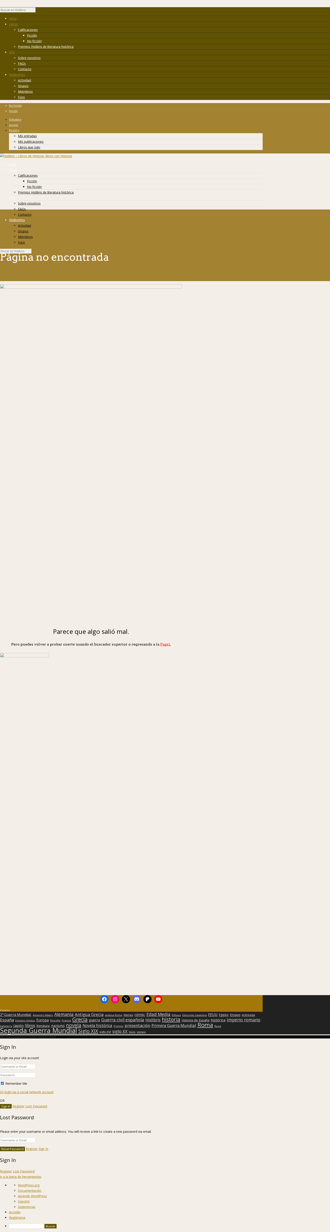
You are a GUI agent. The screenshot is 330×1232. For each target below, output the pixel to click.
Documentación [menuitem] (29, 1190)
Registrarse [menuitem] (17, 1217)
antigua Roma (113, 1015)
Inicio (13, 18)
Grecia (80, 1019)
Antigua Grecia (89, 1014)
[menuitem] (169, 1226)
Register (18, 1106)
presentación (137, 1025)
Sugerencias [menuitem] (26, 1207)
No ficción (34, 41)
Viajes (132, 1032)
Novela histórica (97, 1025)
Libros (13, 24)
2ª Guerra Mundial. (15, 1014)
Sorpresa (6, 1010)
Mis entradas (27, 136)
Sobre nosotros (29, 58)
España (7, 1020)
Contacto (24, 69)
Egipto (224, 1015)
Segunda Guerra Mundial (38, 1030)
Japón (18, 1025)
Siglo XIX (88, 1031)
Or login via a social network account (27, 1092)
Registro (14, 130)
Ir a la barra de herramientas (20, 1177)
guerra (94, 1020)
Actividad (24, 80)
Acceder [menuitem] (15, 1212)
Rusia (217, 1026)
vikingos (141, 1032)
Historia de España (195, 1020)
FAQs (22, 63)
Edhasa (176, 1015)
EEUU (213, 1014)
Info (12, 52)
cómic (139, 1014)
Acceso (13, 125)
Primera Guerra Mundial (174, 1025)
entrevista (248, 1015)
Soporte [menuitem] (24, 1201)
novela (73, 1025)
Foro (21, 97)
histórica (218, 1020)
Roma (205, 1025)
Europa (42, 1020)
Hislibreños (17, 75)
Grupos (23, 86)
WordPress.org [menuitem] (29, 1185)
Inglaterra (6, 1026)
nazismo (58, 1026)
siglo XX (120, 1031)
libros (30, 1025)
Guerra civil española (122, 1020)
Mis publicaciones (31, 141)
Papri (165, 644)
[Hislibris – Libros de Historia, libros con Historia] (36, 156)
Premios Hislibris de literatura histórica (46, 46)
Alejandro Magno (43, 1015)
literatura (43, 1026)
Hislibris (153, 1020)
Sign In (43, 1149)
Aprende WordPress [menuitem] (32, 1196)
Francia (66, 1020)
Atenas (128, 1015)
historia (171, 1019)
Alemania (63, 1014)
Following (15, 119)
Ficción (32, 35)
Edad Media (158, 1014)
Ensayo (235, 1015)
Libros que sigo (29, 147)
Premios (118, 1026)
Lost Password (36, 1106)
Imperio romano (243, 1020)
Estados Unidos (25, 1020)
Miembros (25, 91)
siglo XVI (105, 1032)
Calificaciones (28, 30)
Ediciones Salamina (194, 1015)
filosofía (55, 1020)
